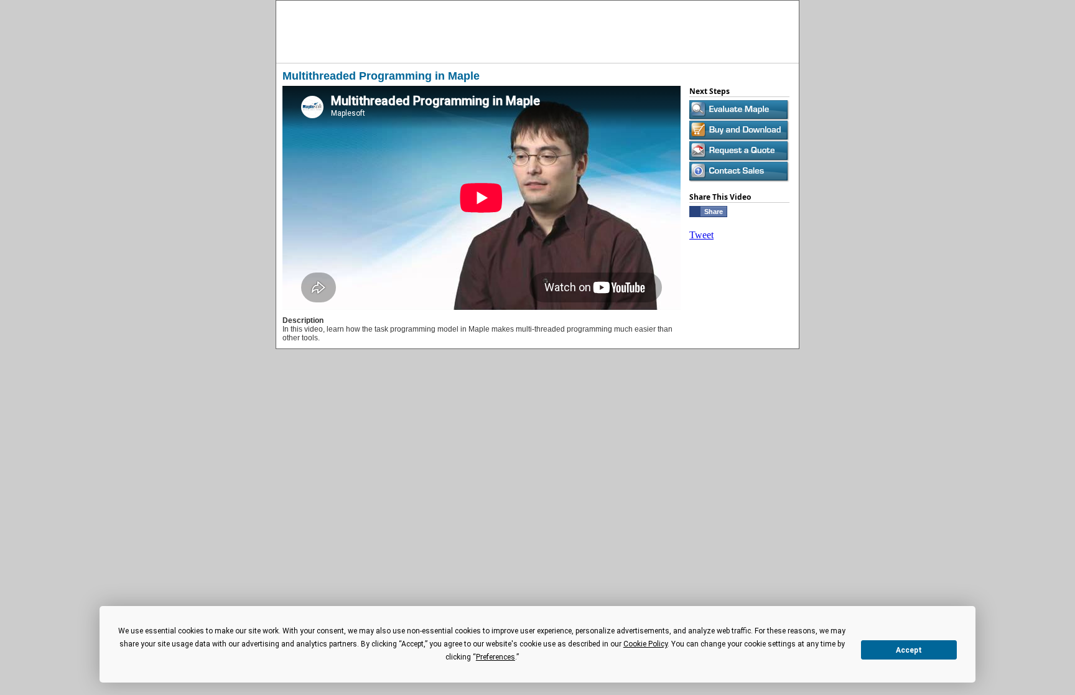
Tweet (701, 235)
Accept (909, 650)
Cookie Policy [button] (645, 644)
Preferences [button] (495, 657)
